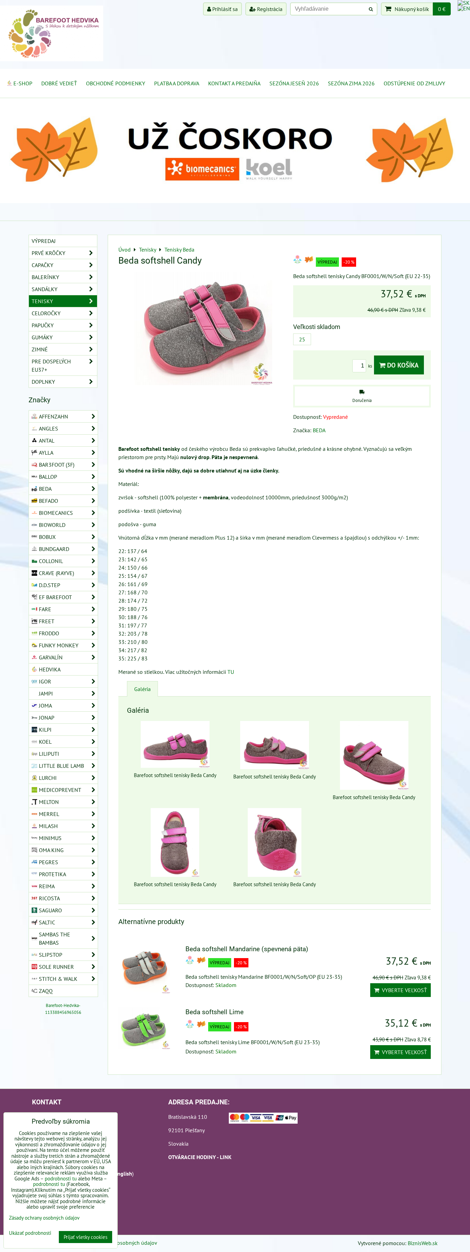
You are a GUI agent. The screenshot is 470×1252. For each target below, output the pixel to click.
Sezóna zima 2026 (351, 83)
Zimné (40, 349)
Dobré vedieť (59, 83)
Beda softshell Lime (214, 1012)
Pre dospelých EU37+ (51, 365)
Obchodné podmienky (115, 83)
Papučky (43, 325)
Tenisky (42, 301)
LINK (226, 1157)
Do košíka (402, 365)
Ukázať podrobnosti (30, 1233)
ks (370, 366)
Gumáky (42, 337)
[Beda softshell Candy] (203, 329)
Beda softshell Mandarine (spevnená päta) (246, 949)
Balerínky (45, 277)
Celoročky (46, 313)
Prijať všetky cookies (85, 1237)
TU (230, 671)
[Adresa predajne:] (263, 1119)
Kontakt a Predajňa (234, 83)
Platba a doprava (176, 83)
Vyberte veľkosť (403, 990)
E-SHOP (22, 83)
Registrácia (269, 9)
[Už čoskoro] (235, 201)
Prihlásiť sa (224, 9)
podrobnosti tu (61, 1178)
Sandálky (44, 289)
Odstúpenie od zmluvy (414, 83)
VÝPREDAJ (44, 240)
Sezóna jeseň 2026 (294, 83)
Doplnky (43, 381)
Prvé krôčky (48, 253)
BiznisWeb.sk (423, 1243)
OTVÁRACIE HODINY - (194, 1157)
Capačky (42, 265)
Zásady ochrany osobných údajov (118, 1242)
